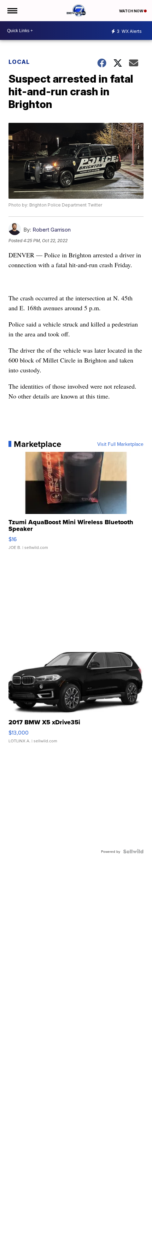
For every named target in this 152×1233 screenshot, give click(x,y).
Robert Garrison (52, 229)
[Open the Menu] (11, 10)
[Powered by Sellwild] (133, 851)
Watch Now (131, 11)
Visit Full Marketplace (120, 444)
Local (19, 61)
